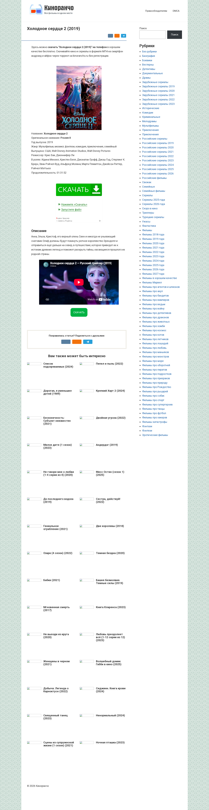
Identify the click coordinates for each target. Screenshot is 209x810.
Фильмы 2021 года (153, 247)
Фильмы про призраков (156, 378)
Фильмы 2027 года (153, 273)
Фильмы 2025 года (153, 265)
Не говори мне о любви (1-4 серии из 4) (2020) (58, 473)
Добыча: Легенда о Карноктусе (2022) (56, 690)
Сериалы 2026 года (153, 203)
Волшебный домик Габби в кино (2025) (108, 663)
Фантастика (149, 225)
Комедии (147, 112)
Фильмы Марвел (152, 282)
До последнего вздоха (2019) (58, 500)
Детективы (148, 69)
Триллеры (148, 212)
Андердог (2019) (107, 444)
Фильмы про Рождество (156, 386)
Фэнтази (147, 426)
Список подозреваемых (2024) (58, 365)
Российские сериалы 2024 (158, 164)
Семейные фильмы (153, 190)
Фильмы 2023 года (153, 256)
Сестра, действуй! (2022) (108, 500)
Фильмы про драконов (155, 317)
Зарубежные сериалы (155, 82)
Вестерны (148, 64)
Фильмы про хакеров (154, 417)
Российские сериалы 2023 (158, 160)
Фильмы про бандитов (155, 295)
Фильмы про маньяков (155, 352)
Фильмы (147, 230)
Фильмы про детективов (156, 312)
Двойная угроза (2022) (111, 417)
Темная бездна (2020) (110, 553)
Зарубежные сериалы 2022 (158, 99)
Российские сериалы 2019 (158, 143)
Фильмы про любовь (154, 347)
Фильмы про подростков (156, 373)
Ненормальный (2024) (110, 715)
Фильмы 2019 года (153, 238)
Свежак (146, 182)
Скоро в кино (150, 208)
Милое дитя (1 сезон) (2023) (57, 446)
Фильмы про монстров (155, 356)
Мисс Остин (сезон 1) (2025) (110, 473)
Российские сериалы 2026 (158, 173)
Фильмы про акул (152, 291)
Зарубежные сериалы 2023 (158, 103)
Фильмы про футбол (154, 413)
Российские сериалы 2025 (158, 169)
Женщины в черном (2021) (56, 663)
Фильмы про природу (154, 382)
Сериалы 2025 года (153, 199)
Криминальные (151, 116)
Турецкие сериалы (153, 217)
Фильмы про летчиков (155, 339)
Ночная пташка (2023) (110, 742)
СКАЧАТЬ (79, 312)
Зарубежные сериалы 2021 (158, 95)
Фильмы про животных (156, 321)
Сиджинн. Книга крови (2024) (111, 690)
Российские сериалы (154, 138)
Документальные (152, 73)
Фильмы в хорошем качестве (159, 278)
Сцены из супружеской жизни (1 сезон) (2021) (58, 744)
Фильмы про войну (153, 308)
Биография (148, 55)
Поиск (143, 28)
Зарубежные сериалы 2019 (158, 86)
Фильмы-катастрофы (154, 421)
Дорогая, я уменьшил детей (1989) (57, 392)
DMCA (176, 10)
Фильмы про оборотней (156, 365)
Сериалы (147, 195)
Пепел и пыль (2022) (109, 363)
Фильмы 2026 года (153, 269)
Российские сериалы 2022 (158, 156)
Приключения (150, 129)
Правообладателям (156, 10)
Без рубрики (149, 51)
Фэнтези (147, 430)
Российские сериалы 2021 (158, 151)
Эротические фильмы (155, 434)
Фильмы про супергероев (157, 404)
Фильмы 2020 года (153, 243)
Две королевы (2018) (110, 526)
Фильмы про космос (154, 330)
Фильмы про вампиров (155, 299)
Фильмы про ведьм (153, 304)
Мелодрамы (149, 121)
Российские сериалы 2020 (158, 147)
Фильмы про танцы (153, 408)
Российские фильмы (154, 177)
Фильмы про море (153, 360)
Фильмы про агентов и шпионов (161, 286)
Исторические (150, 108)
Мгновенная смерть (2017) (56, 609)
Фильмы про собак (153, 395)
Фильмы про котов (153, 334)
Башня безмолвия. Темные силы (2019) (109, 581)
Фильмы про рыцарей (155, 391)
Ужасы (146, 221)
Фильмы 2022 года (153, 251)
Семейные (148, 186)
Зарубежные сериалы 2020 (158, 90)
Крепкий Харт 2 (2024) (110, 390)
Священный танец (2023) (55, 717)
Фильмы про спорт (153, 400)
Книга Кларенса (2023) (111, 607)
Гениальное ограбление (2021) (55, 527)
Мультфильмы (150, 125)
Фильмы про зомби (153, 326)
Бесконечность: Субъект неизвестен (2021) (57, 420)
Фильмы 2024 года (153, 260)
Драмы (146, 77)
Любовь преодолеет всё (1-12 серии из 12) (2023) (110, 637)
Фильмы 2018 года (153, 234)
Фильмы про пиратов (154, 369)
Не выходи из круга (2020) (56, 636)
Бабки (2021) (51, 580)
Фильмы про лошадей (155, 343)
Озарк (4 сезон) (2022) (57, 553)
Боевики (147, 60)
